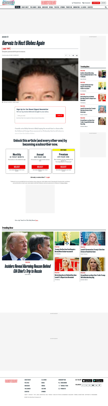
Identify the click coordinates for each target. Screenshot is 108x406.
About (26, 394)
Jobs (37, 394)
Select (17, 167)
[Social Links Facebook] (83, 385)
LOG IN (103, 3)
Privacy (50, 394)
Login (48, 177)
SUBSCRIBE (96, 3)
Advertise (42, 394)
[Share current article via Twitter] (69, 55)
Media (39, 7)
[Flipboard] (99, 385)
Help (47, 394)
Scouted (90, 7)
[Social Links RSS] (96, 385)
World (43, 385)
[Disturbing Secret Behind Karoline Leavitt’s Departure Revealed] (102, 101)
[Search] (106, 7)
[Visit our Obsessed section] (14, 2)
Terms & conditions (79, 394)
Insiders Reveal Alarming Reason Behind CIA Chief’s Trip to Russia (28, 269)
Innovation (76, 7)
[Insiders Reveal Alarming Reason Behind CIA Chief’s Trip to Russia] (102, 77)
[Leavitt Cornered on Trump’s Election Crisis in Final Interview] (102, 112)
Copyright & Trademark (91, 394)
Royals (51, 7)
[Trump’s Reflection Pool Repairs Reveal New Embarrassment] (102, 89)
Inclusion (70, 394)
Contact (30, 394)
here (36, 220)
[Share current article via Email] (73, 55)
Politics (56, 7)
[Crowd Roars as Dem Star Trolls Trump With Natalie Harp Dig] (102, 124)
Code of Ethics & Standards (60, 394)
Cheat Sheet (25, 7)
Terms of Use (34, 118)
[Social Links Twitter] (86, 385)
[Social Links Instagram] (89, 385)
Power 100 (69, 7)
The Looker (33, 7)
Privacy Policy (41, 118)
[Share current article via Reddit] (76, 55)
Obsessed (45, 7)
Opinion (62, 7)
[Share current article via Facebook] (65, 55)
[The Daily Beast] (49, 2)
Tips (35, 394)
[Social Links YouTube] (93, 385)
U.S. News (83, 7)
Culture (44, 388)
